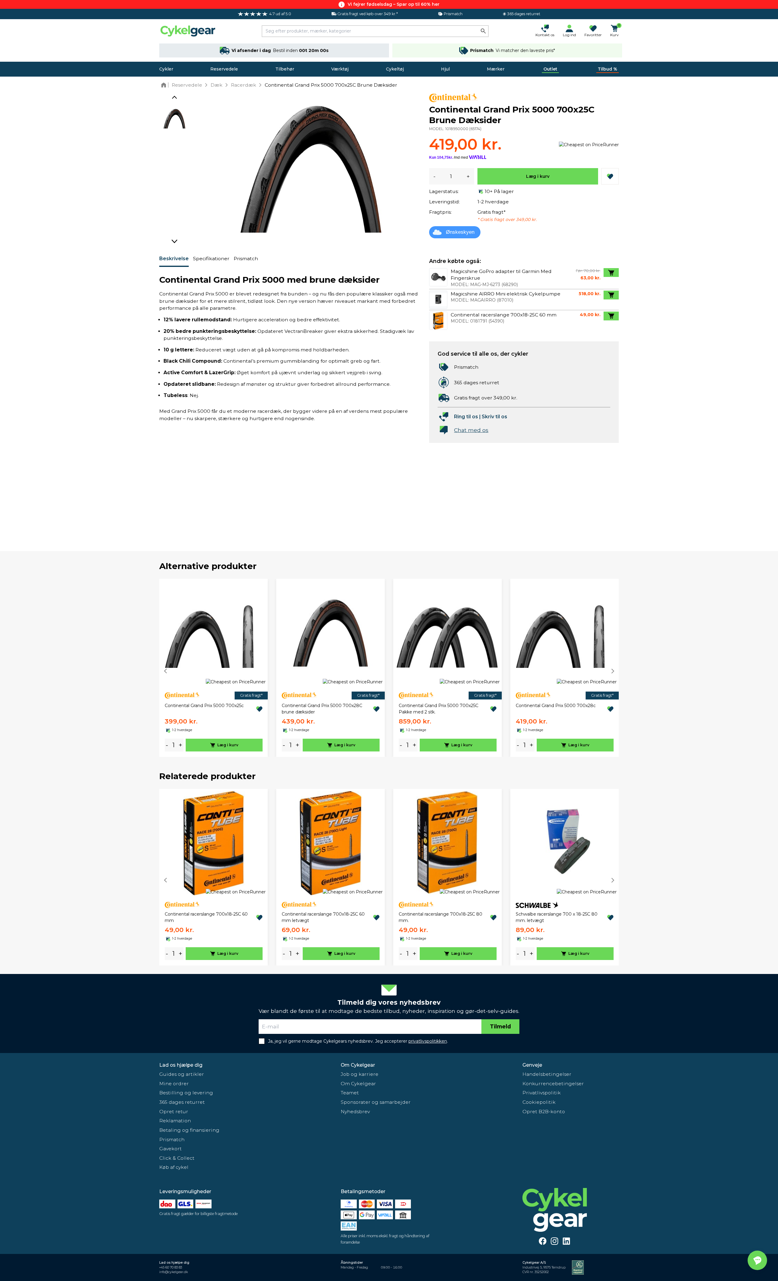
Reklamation (175, 1121)
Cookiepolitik (539, 1102)
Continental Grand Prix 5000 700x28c (556, 705)
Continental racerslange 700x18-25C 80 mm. (440, 917)
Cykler (166, 69)
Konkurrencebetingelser (553, 1083)
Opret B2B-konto (543, 1111)
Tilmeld (500, 1026)
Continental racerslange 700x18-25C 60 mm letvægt (323, 917)
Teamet (350, 1093)
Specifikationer (211, 258)
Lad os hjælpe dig (180, 1065)
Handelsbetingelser (546, 1074)
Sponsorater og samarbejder (376, 1102)
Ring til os (466, 417)
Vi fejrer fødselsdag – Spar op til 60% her (393, 4)
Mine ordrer (174, 1083)
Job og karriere (359, 1074)
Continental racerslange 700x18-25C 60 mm (206, 917)
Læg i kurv (537, 176)
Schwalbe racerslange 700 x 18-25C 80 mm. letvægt (556, 917)
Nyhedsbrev (355, 1111)
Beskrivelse (174, 258)
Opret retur (173, 1111)
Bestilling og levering (186, 1093)
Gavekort (170, 1149)
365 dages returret (182, 1102)
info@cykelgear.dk (173, 1272)
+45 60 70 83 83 (170, 1267)
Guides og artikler (181, 1074)
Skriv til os (494, 417)
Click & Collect (176, 1158)
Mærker (495, 69)
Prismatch (246, 258)
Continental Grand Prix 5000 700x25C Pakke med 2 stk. (438, 709)
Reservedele (224, 69)
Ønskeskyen (460, 232)
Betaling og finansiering (189, 1130)
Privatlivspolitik (541, 1093)
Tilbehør (284, 69)
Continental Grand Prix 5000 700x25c (204, 705)
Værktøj (340, 69)
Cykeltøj (395, 69)
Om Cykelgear (358, 1065)
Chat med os (471, 430)
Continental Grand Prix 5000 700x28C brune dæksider (322, 709)
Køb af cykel (173, 1167)
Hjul (445, 69)
